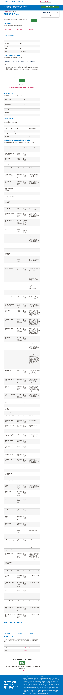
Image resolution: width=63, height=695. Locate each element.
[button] (57, 12)
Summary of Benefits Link (28, 645)
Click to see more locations (34, 33)
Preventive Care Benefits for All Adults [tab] (9, 633)
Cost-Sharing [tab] (7, 61)
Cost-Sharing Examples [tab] (31, 61)
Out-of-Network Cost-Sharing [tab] (18, 61)
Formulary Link (26, 650)
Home (5, 11)
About (37, 693)
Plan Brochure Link (27, 647)
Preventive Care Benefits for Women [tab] (22, 633)
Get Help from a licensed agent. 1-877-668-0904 (16, 6)
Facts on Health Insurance (13, 2)
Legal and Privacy (45, 693)
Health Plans (9, 11)
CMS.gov (24, 684)
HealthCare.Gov (46, 688)
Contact (40, 693)
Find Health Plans (45, 2)
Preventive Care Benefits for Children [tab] (34, 633)
